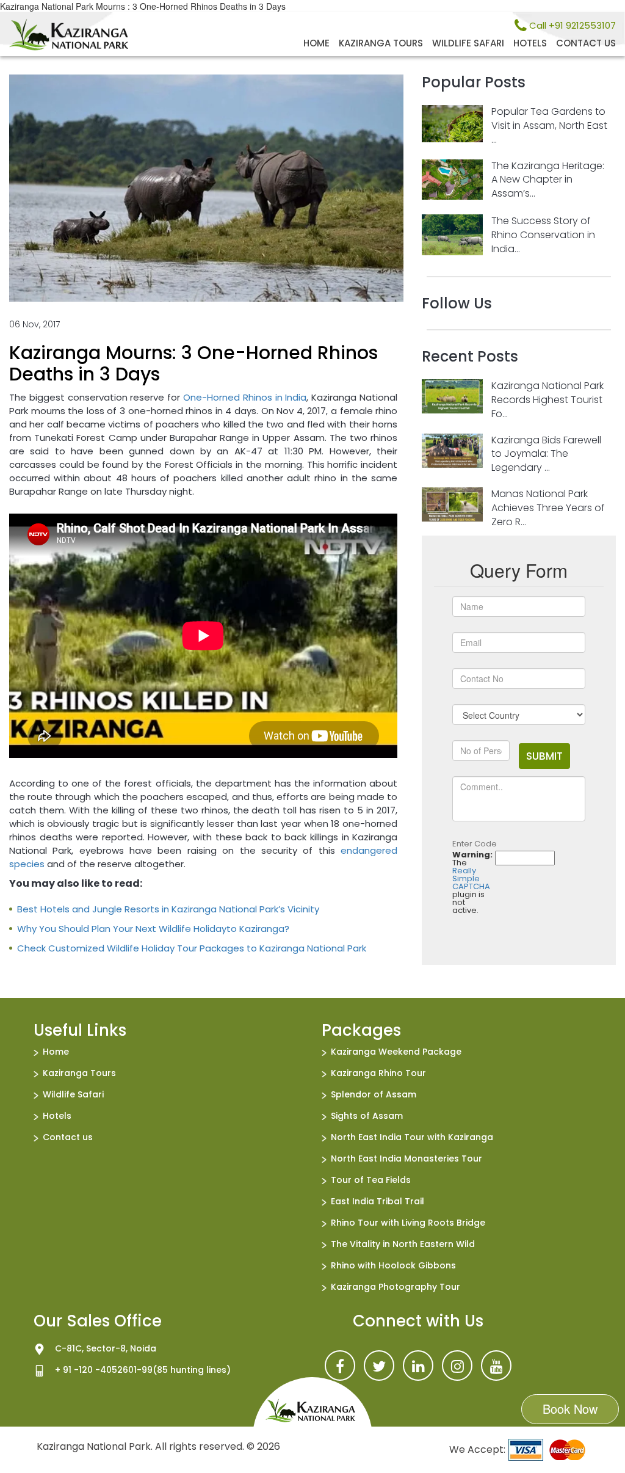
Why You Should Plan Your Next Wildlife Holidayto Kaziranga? (153, 928)
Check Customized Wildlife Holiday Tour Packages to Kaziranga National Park (191, 948)
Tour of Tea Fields (371, 1180)
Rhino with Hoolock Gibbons (393, 1265)
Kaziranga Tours (381, 43)
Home (316, 43)
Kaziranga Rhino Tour (378, 1073)
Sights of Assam (367, 1116)
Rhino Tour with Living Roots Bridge (408, 1223)
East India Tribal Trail (377, 1201)
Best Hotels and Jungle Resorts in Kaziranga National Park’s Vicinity (168, 909)
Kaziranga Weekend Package (396, 1052)
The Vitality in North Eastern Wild (403, 1244)
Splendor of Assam (373, 1094)
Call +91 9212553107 (571, 25)
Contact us (586, 43)
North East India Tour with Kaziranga (412, 1137)
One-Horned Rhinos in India (244, 397)
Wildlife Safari (468, 43)
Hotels (530, 43)
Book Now (570, 1408)
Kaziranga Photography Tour (395, 1287)
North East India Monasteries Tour (406, 1158)
